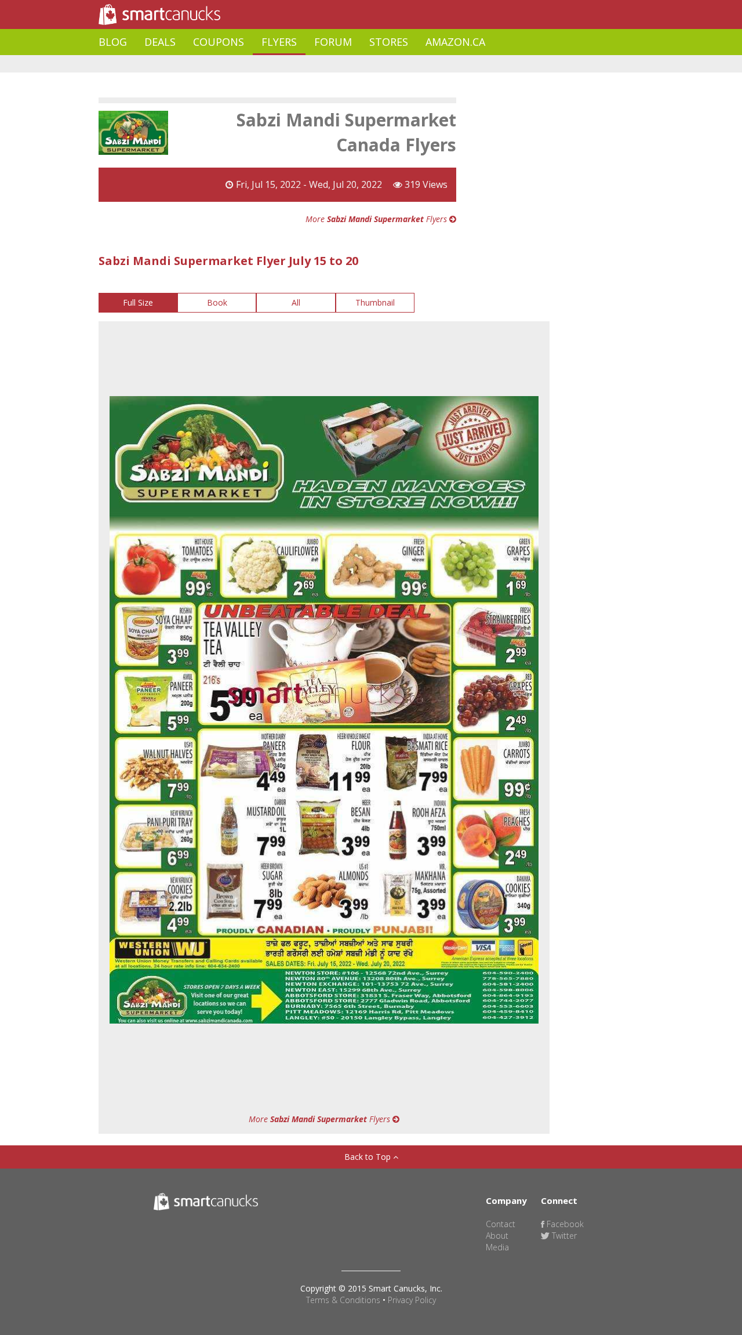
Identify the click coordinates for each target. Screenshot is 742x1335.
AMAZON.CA (455, 42)
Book (217, 302)
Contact (500, 1223)
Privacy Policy (412, 1299)
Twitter (563, 1235)
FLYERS (279, 42)
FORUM (333, 42)
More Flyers (377, 218)
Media (497, 1247)
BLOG (113, 42)
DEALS (160, 42)
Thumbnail (375, 302)
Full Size (138, 302)
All (296, 302)
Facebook (564, 1223)
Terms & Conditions (343, 1299)
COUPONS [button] (218, 42)
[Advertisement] (310, 64)
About (497, 1235)
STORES (388, 42)
